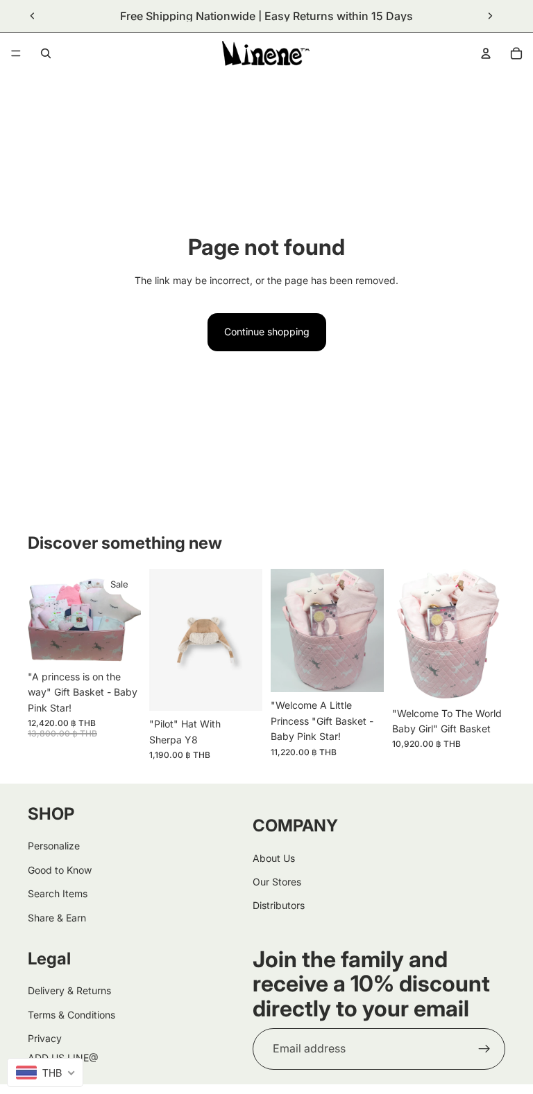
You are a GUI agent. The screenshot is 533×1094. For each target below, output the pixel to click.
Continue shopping (267, 331)
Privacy (45, 1038)
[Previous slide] (32, 16)
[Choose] (240, 689)
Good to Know (60, 870)
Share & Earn (57, 917)
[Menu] (16, 53)
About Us (274, 857)
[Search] (46, 53)
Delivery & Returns (69, 990)
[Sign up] (484, 1049)
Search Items (57, 893)
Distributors (279, 905)
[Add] (119, 642)
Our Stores (277, 882)
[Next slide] (490, 16)
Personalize (54, 846)
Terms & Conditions (71, 1015)
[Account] (486, 53)
